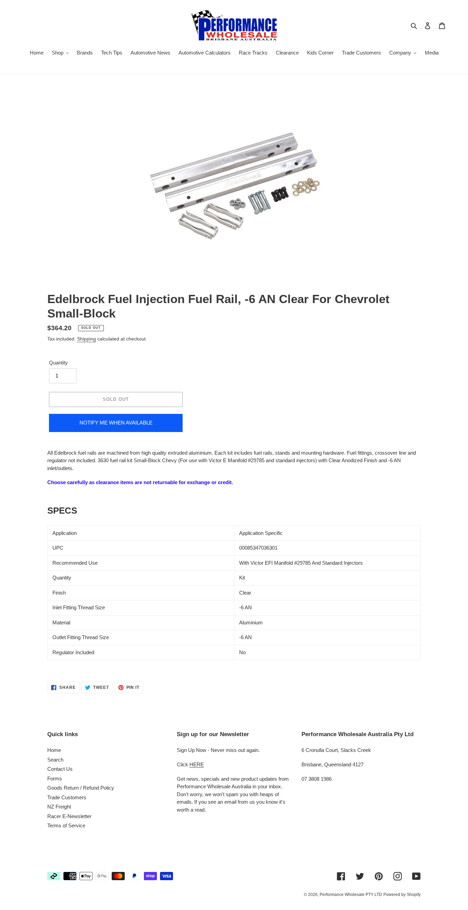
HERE (196, 764)
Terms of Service (66, 825)
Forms (54, 778)
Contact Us (60, 769)
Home (54, 750)
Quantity (58, 363)
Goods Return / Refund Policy (80, 788)
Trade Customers (66, 797)
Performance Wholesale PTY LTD (351, 894)
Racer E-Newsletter (69, 816)
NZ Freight (59, 807)
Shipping (86, 339)
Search (55, 760)
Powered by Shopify (402, 894)
